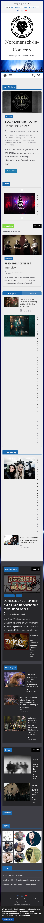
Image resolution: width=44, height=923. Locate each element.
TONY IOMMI (32, 143)
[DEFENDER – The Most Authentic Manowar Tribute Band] (16, 646)
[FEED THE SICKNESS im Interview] (22, 245)
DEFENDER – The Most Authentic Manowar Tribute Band (34, 643)
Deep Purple (18, 138)
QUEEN (25, 143)
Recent (33, 293)
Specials (19, 596)
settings (26, 915)
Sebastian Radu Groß (22, 131)
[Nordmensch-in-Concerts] (5, 75)
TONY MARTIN (9, 145)
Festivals (20, 899)
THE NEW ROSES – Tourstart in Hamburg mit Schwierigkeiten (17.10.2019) (28, 302)
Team (32, 902)
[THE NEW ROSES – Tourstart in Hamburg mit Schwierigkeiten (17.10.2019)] (11, 302)
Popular (13, 293)
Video (13, 902)
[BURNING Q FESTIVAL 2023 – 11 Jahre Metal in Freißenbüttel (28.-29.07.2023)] (14, 683)
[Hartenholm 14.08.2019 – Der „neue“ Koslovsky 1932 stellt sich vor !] (11, 542)
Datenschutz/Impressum (22, 905)
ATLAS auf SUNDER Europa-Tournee (35, 790)
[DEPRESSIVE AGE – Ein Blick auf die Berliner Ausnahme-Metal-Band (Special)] (22, 583)
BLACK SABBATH (19, 135)
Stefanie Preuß (18, 273)
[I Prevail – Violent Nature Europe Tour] (17, 768)
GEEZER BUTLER (10, 140)
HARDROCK (30, 140)
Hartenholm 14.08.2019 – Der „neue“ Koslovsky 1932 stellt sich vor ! (29, 540)
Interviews (8, 258)
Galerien (26, 902)
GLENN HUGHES (21, 140)
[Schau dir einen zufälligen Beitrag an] (39, 75)
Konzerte (12, 899)
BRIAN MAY (29, 135)
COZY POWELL (9, 138)
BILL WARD (10, 135)
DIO (24, 138)
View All (37, 226)
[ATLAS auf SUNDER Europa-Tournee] (17, 794)
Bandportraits (9, 596)
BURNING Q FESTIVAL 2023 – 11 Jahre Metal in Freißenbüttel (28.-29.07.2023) (32, 681)
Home (6, 899)
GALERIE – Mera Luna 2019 (37, 481)
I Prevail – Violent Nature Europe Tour (35, 764)
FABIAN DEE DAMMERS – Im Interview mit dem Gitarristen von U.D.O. (37, 368)
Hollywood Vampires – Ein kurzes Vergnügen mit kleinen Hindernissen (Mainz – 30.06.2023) (33, 726)
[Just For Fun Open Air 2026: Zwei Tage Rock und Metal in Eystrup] (19, 203)
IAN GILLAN (8, 143)
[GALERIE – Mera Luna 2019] (19, 496)
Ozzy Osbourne (17, 143)
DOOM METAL (30, 138)
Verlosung (6, 902)
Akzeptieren (8, 919)
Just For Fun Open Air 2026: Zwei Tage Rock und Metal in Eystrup (23, 8)
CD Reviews (9, 116)
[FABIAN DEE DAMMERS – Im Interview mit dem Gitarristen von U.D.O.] (19, 326)
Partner (38, 902)
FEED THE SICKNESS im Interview (19, 265)
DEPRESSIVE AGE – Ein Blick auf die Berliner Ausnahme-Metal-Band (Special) (21, 605)
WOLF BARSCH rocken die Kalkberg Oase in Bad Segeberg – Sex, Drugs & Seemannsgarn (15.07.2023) (29, 702)
